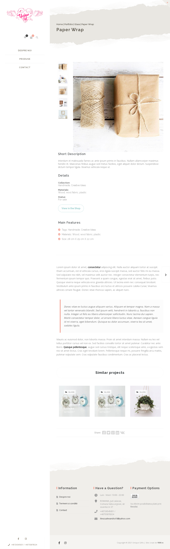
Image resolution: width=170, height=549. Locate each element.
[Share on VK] (122, 432)
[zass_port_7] (63, 67)
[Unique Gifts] (25, 17)
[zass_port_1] (63, 114)
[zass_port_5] (63, 102)
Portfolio (68, 24)
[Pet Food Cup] (166, 274)
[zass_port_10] (63, 79)
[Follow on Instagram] (25, 538)
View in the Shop (71, 208)
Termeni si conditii (68, 503)
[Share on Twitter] (108, 432)
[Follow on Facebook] (18, 538)
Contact (25, 67)
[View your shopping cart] (31, 37)
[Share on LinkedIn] (117, 432)
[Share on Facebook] (104, 432)
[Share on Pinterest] (113, 432)
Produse (24, 59)
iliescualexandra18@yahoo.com (115, 518)
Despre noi (25, 50)
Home (59, 24)
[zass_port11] (63, 90)
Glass (77, 24)
